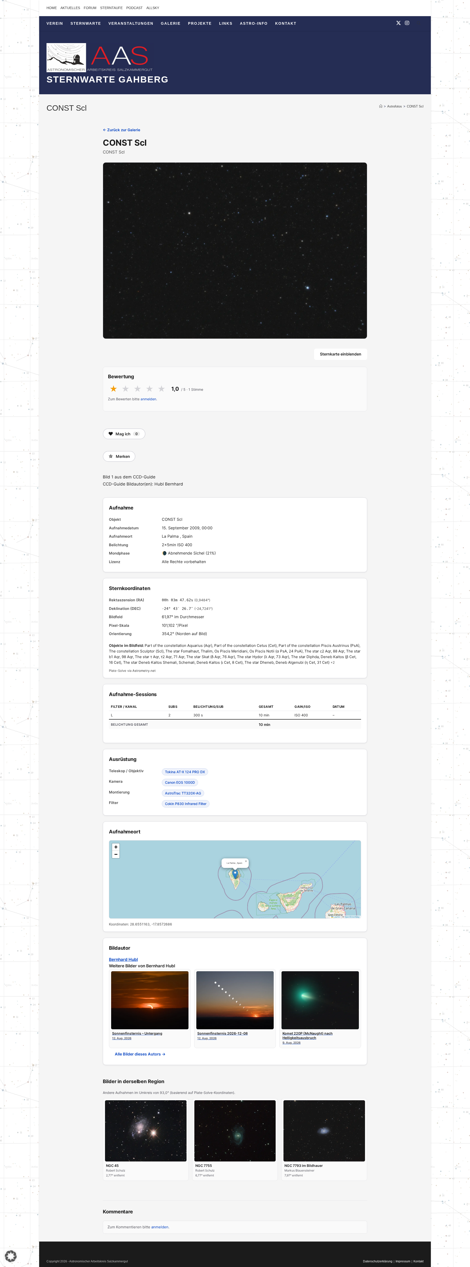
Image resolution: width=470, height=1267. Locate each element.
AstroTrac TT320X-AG (183, 793)
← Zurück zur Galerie (121, 130)
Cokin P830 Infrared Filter (185, 804)
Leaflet (337, 917)
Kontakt (418, 1261)
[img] (235, 879)
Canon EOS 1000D (180, 782)
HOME (52, 8)
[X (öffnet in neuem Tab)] (398, 23)
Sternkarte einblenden (340, 354)
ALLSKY (152, 8)
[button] (235, 874)
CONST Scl (415, 106)
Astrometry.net (144, 671)
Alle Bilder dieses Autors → (140, 1054)
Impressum (403, 1261)
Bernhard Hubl (123, 959)
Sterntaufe (111, 8)
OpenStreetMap (352, 917)
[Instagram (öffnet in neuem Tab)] (407, 23)
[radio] (113, 389)
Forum (90, 8)
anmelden (148, 399)
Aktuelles (70, 8)
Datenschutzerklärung (377, 1261)
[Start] (380, 106)
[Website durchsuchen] (418, 24)
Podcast (134, 8)
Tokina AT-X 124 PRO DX (185, 772)
